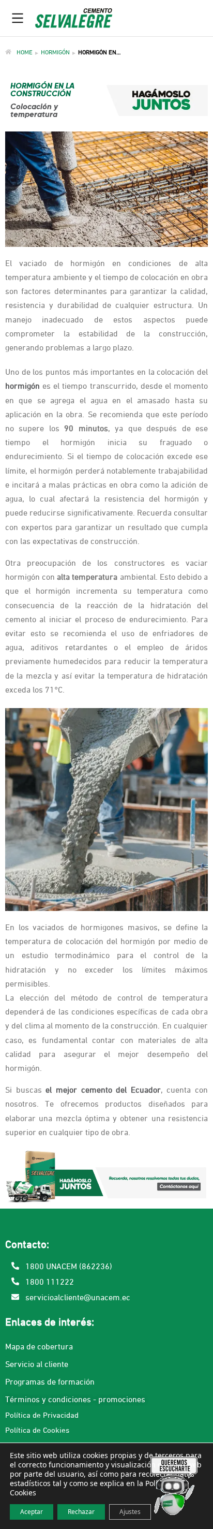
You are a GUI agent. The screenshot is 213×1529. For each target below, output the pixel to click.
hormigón (22, 387)
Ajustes (130, 1511)
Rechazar (81, 1511)
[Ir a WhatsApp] (174, 1488)
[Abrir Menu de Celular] (17, 18)
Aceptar (31, 1511)
